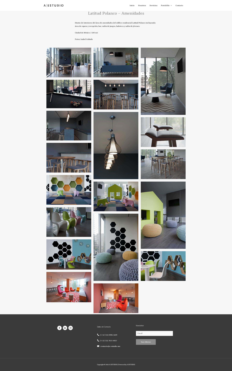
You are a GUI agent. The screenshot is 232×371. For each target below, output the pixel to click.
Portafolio (165, 5)
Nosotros (142, 5)
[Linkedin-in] (65, 328)
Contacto (179, 5)
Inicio (132, 5)
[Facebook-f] (59, 328)
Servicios (153, 5)
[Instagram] (70, 328)
